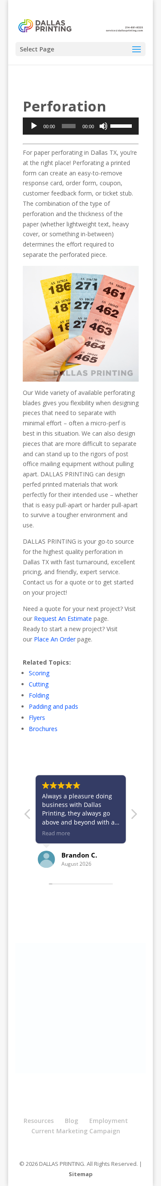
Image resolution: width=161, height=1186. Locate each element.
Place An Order (55, 639)
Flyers (37, 717)
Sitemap (81, 1174)
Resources (39, 1121)
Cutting (39, 684)
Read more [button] (56, 833)
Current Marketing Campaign (75, 1131)
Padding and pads (53, 706)
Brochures (43, 729)
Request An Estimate (63, 618)
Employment (108, 1121)
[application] (81, 126)
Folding (39, 695)
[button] (133, 816)
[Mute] (103, 126)
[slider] (122, 125)
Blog (71, 1121)
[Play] (34, 126)
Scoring (39, 673)
